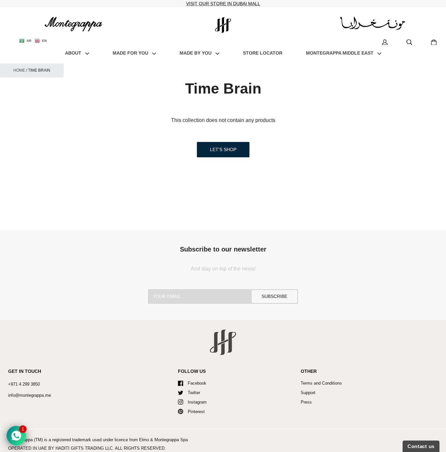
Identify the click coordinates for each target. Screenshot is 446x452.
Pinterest (196, 411)
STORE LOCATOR (262, 53)
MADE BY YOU (196, 53)
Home (19, 70)
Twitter (194, 392)
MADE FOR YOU (131, 53)
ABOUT (74, 53)
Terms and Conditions (321, 383)
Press (306, 402)
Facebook (197, 383)
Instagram (197, 402)
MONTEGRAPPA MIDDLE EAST (340, 53)
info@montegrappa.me (29, 395)
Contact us (421, 446)
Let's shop (223, 149)
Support (308, 392)
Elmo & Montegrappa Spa (163, 439)
